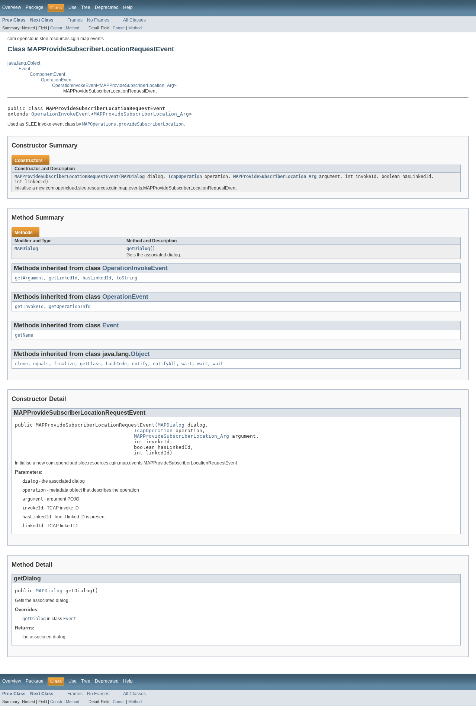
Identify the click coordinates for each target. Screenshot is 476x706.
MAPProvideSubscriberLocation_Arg (137, 85)
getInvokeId (29, 306)
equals (41, 363)
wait (186, 363)
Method (72, 28)
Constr (56, 28)
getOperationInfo (69, 306)
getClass (90, 363)
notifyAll (164, 363)
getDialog (138, 248)
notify (140, 363)
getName (24, 335)
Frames (75, 20)
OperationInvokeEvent (74, 85)
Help (128, 7)
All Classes (134, 20)
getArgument (29, 278)
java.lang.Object (23, 63)
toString (126, 278)
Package (35, 7)
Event (24, 68)
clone (21, 363)
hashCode (116, 363)
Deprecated (107, 7)
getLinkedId (63, 278)
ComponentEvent (47, 74)
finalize (64, 363)
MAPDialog (133, 176)
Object (140, 353)
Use (72, 7)
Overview (11, 7)
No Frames (98, 20)
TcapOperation (185, 176)
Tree (85, 7)
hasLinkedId (97, 278)
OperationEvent (57, 79)
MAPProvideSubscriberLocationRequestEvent (67, 176)
